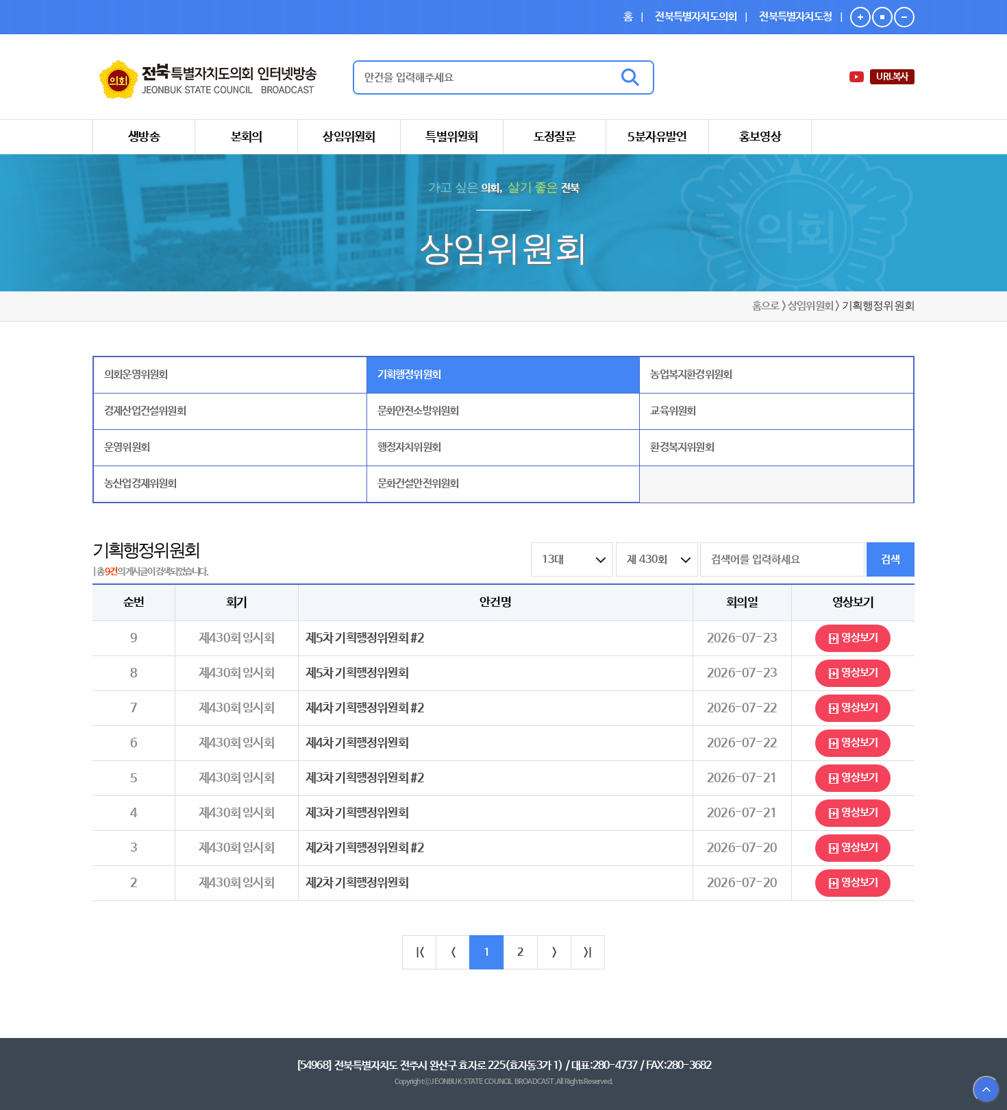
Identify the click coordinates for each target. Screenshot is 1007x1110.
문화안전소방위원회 (418, 411)
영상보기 (858, 637)
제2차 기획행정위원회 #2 (365, 848)
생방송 (144, 137)
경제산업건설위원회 (145, 411)
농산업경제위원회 (140, 483)
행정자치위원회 (408, 447)
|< (419, 952)
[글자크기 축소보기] (904, 17)
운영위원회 (126, 447)
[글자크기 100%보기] (882, 17)
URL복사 (892, 76)
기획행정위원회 (408, 374)
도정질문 (554, 137)
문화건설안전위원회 (418, 483)
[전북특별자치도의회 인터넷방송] (207, 77)
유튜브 (857, 77)
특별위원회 (451, 137)
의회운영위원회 (135, 374)
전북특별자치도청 (795, 16)
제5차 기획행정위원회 (357, 673)
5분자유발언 (656, 137)
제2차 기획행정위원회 (357, 883)
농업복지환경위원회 (691, 374)
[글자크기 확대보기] (860, 17)
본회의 (246, 137)
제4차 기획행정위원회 (357, 743)
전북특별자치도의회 (695, 16)
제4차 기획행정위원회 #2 (365, 708)
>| (588, 952)
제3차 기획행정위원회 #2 (365, 778)
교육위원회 (672, 411)
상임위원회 (349, 137)
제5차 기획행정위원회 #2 (365, 638)
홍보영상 (760, 137)
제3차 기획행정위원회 (357, 813)
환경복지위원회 (681, 447)
